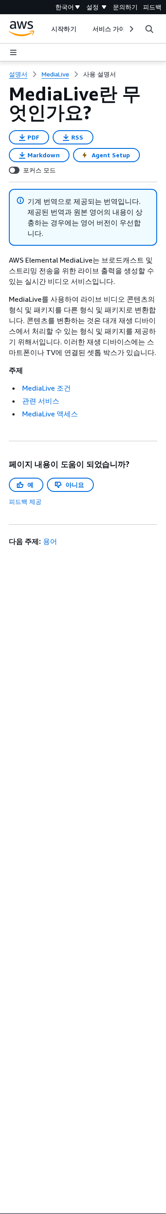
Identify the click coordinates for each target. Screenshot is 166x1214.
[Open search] (149, 29)
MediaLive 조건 (46, 387)
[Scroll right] (130, 29)
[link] (99, 74)
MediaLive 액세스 (50, 413)
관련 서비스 (40, 400)
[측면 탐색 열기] (13, 52)
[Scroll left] (44, 29)
